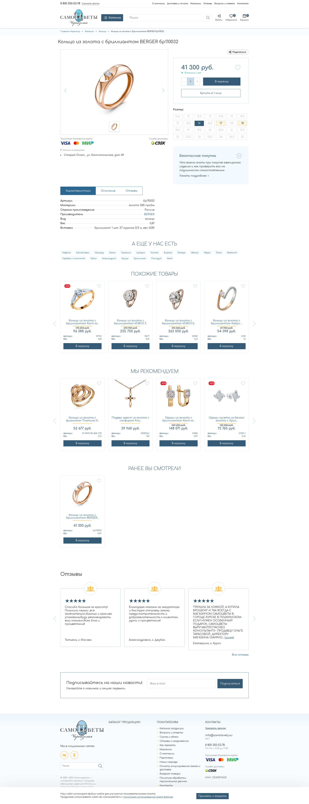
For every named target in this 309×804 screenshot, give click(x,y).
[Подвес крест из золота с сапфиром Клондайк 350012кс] (131, 397)
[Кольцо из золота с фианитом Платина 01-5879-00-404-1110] (82, 397)
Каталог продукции (172, 728)
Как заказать (168, 745)
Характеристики (78, 190)
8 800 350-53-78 (70, 3)
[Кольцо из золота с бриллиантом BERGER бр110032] (82, 494)
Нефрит (66, 253)
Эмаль (112, 253)
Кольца (102, 31)
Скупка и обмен (169, 737)
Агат (169, 258)
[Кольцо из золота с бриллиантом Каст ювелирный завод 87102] (82, 300)
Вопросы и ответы (224, 3)
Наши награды (169, 762)
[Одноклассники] (74, 755)
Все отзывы (240, 654)
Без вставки (82, 253)
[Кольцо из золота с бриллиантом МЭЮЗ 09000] (178, 300)
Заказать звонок (215, 728)
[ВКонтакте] (64, 755)
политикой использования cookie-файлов (148, 797)
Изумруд (99, 253)
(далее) (229, 637)
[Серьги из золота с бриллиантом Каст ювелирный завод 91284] (178, 397)
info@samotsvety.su (218, 735)
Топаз (219, 253)
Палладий (156, 258)
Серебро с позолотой (73, 258)
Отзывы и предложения (174, 741)
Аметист (232, 253)
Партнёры (166, 758)
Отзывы (207, 3)
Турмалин (126, 253)
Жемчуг (195, 253)
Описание (108, 190)
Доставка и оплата (177, 3)
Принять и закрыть (212, 796)
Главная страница (70, 31)
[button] (66, 90)
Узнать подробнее (192, 175)
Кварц (207, 253)
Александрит (109, 258)
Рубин (94, 258)
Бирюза (168, 253)
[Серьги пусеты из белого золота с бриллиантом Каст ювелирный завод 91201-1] (227, 397)
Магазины (195, 3)
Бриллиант (140, 258)
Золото (154, 253)
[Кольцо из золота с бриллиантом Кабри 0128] (227, 300)
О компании (158, 3)
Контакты (243, 3)
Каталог (89, 31)
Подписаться (230, 683)
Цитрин (140, 253)
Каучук (125, 258)
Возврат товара (170, 774)
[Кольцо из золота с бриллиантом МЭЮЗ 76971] (131, 300)
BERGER (149, 214)
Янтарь (182, 253)
